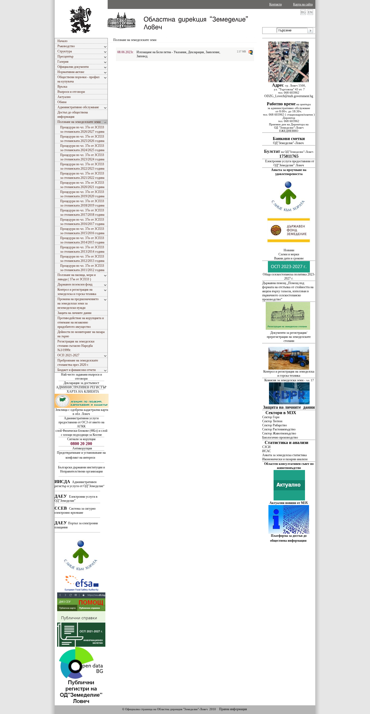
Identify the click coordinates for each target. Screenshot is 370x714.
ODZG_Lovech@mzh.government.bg (288, 96)
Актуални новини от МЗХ (289, 503)
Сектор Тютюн (272, 421)
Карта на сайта (303, 4)
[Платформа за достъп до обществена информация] (288, 533)
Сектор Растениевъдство (279, 429)
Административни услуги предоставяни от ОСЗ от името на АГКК (81, 422)
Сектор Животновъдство (279, 433)
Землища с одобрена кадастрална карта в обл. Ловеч (81, 412)
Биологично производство (280, 437)
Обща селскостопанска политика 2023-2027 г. (289, 276)
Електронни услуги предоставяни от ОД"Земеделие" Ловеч (289, 163)
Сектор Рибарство (274, 425)
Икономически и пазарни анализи (284, 459)
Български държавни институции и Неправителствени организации (81, 469)
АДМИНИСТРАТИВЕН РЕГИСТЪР (81, 387)
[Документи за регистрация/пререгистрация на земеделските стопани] (288, 329)
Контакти (275, 4)
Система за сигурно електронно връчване (75, 511)
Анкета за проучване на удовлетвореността (288, 172)
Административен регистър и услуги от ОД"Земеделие (78, 484)
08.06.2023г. (125, 52)
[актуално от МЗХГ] (289, 499)
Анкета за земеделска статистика (284, 455)
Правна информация (233, 709)
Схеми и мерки (288, 254)
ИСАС (266, 451)
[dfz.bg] (289, 247)
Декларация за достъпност (81, 383)
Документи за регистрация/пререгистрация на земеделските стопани (289, 337)
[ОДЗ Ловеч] (81, 704)
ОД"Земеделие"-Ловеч (289, 141)
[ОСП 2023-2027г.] (289, 271)
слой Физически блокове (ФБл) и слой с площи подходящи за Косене (81, 433)
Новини (289, 250)
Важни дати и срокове (289, 258)
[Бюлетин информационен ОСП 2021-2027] (81, 646)
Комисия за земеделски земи (283, 380)
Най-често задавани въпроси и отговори (81, 376)
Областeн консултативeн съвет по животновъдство (289, 466)
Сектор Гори (270, 417)
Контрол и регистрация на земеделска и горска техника (288, 373)
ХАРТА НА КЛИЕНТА (83, 392)
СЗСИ (266, 447)
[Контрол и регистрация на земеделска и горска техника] (288, 368)
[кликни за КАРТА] (288, 81)
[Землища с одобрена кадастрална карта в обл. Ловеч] (81, 407)
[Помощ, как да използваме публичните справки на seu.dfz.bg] (81, 621)
